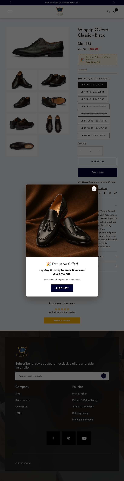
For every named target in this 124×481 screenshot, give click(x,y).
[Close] (94, 188)
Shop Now (62, 288)
